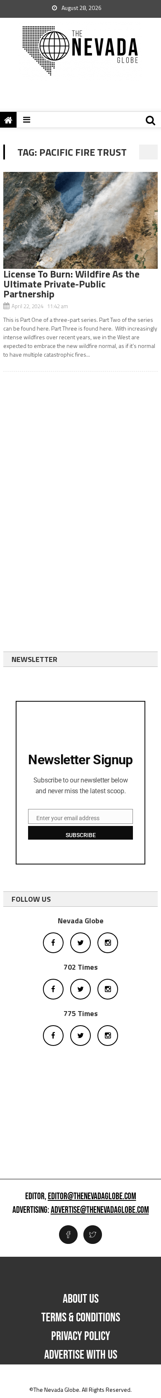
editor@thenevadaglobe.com (92, 1197)
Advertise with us (80, 1354)
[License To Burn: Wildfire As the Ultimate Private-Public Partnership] (80, 220)
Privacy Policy (80, 1336)
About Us (81, 1299)
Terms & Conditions (80, 1317)
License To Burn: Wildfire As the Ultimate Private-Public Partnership (71, 283)
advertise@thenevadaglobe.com (100, 1210)
